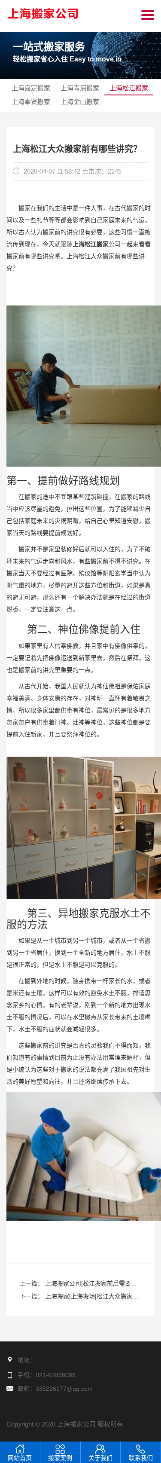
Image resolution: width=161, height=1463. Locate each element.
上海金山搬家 (80, 101)
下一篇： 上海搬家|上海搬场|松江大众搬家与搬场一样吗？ (79, 1298)
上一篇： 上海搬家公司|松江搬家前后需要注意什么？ (78, 1285)
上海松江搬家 (128, 88)
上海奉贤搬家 (31, 101)
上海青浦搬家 (80, 88)
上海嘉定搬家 (31, 88)
